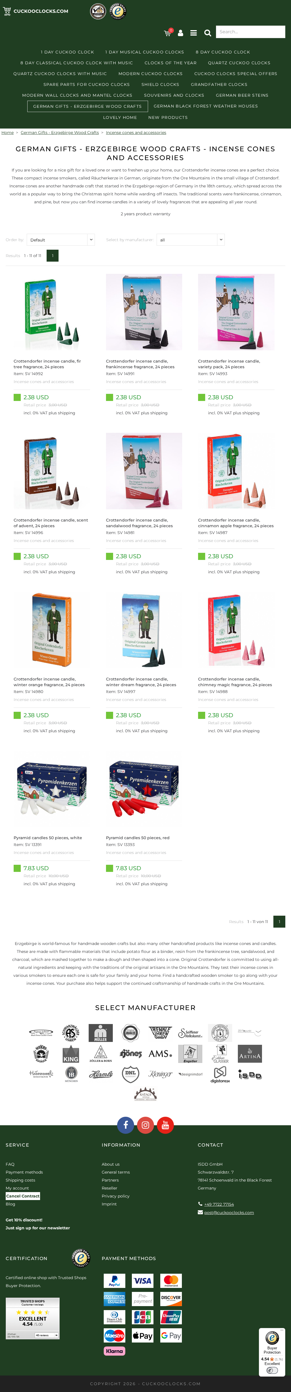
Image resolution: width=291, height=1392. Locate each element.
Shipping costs (20, 1180)
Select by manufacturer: (130, 239)
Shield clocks (161, 84)
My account (17, 1188)
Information (121, 1145)
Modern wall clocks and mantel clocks (77, 95)
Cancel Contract (23, 1196)
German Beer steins (242, 95)
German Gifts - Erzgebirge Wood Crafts (87, 106)
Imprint (109, 1204)
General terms (116, 1172)
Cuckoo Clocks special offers (236, 73)
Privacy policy (116, 1196)
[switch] (272, 1370)
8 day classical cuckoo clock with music (76, 62)
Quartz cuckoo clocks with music (60, 73)
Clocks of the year (171, 62)
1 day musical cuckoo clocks (144, 52)
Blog (10, 1204)
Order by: (15, 239)
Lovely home (120, 117)
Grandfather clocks (219, 84)
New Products (168, 117)
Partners (110, 1180)
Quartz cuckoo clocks (239, 62)
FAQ (10, 1164)
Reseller (109, 1188)
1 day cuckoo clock (67, 52)
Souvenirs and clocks (174, 95)
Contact (210, 1145)
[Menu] (281, 1331)
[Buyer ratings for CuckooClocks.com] (33, 1320)
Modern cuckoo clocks (151, 73)
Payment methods (24, 1172)
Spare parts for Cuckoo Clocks (86, 84)
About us (111, 1164)
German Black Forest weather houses (206, 106)
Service (17, 1145)
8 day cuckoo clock (223, 52)
